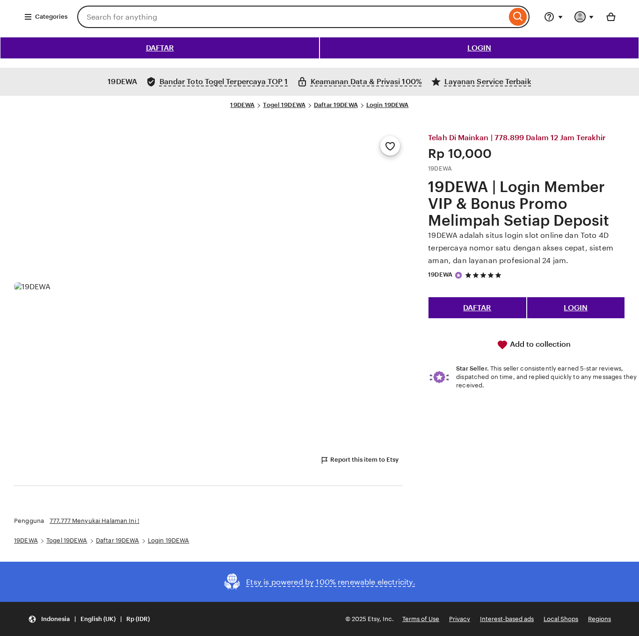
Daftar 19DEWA (336, 104)
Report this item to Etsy (364, 459)
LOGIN (479, 47)
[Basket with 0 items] (611, 17)
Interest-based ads (507, 618)
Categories (51, 16)
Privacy (459, 618)
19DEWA (242, 104)
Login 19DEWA (387, 104)
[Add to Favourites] (390, 146)
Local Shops (561, 618)
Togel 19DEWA (284, 104)
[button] (89, 619)
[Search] (518, 17)
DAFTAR (160, 47)
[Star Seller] (458, 275)
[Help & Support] (553, 17)
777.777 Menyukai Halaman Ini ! (94, 520)
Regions (599, 618)
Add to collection (539, 344)
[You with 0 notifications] (584, 17)
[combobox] (292, 17)
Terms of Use (420, 618)
